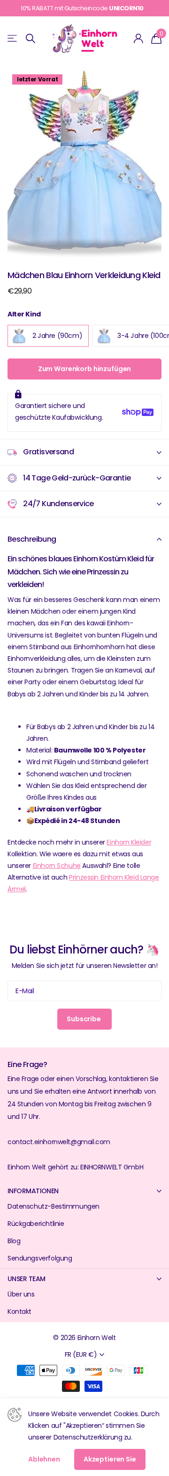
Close (84, 1190)
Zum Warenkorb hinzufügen (84, 368)
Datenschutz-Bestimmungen (54, 1206)
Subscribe (84, 1019)
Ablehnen (44, 1459)
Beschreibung (32, 539)
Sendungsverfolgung (40, 1258)
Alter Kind (24, 314)
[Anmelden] (139, 38)
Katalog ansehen (13, 39)
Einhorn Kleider (129, 842)
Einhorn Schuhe (57, 865)
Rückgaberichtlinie (36, 1223)
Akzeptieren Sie (110, 1459)
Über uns (21, 1294)
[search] (30, 38)
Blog (14, 1241)
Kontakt (19, 1311)
